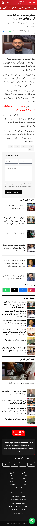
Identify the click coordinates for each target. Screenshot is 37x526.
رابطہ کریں (30, 458)
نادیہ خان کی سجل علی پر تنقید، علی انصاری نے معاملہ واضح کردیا (14, 277)
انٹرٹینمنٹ (25, 484)
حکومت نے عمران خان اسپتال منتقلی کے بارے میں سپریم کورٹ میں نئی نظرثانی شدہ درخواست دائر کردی (14, 263)
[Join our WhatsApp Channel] (32, 521)
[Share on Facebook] (3, 31)
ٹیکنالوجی (12, 484)
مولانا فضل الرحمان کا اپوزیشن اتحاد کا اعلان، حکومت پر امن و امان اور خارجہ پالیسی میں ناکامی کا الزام (14, 248)
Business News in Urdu (18, 500)
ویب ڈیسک (32, 31)
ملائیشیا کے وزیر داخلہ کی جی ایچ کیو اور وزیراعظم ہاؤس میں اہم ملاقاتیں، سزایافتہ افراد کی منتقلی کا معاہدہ (14, 221)
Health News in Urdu (18, 510)
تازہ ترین (21, 8)
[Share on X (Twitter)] (6, 31)
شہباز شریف (24, 146)
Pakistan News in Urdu (18, 493)
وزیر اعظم (31, 149)
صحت (12, 482)
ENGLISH (32, 3)
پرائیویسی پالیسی (19, 458)
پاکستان (14, 8)
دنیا (9, 8)
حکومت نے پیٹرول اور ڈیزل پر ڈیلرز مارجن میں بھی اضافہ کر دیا (15, 207)
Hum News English (18, 513)
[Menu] (35, 8)
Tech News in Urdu (18, 503)
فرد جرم (10, 146)
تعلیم (25, 482)
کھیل (12, 479)
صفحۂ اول (28, 8)
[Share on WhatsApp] (10, 31)
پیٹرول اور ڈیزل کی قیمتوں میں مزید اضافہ (14, 234)
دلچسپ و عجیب (18, 487)
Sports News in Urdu (18, 496)
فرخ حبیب (17, 146)
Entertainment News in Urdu (18, 506)
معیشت (25, 479)
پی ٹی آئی (31, 146)
